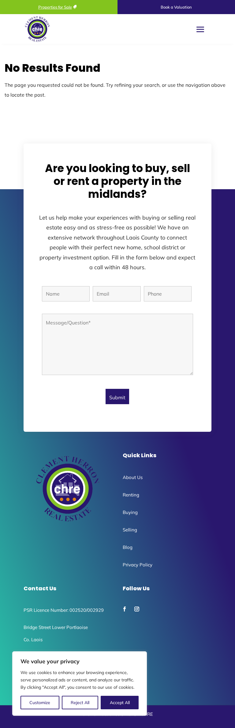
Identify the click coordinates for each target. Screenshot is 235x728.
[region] (79, 683)
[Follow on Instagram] (137, 609)
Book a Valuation (176, 7)
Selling (130, 530)
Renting (131, 495)
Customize (39, 702)
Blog (127, 547)
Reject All (80, 702)
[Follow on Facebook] (124, 609)
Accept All (120, 702)
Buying (130, 512)
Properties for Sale (55, 7)
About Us (133, 477)
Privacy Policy (137, 565)
